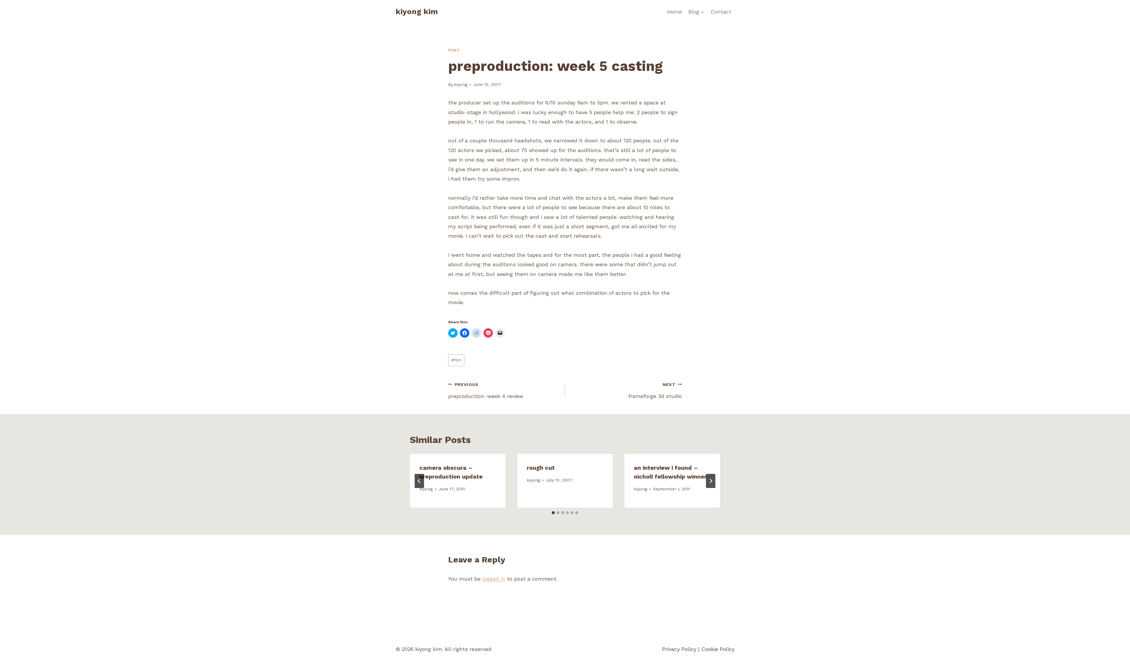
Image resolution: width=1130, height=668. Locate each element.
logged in (493, 579)
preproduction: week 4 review (485, 390)
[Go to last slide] (419, 481)
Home (674, 12)
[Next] (710, 481)
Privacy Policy (679, 649)
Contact (721, 12)
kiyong (460, 84)
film (456, 360)
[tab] (553, 512)
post (454, 50)
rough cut (541, 467)
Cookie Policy (717, 649)
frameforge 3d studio (655, 390)
